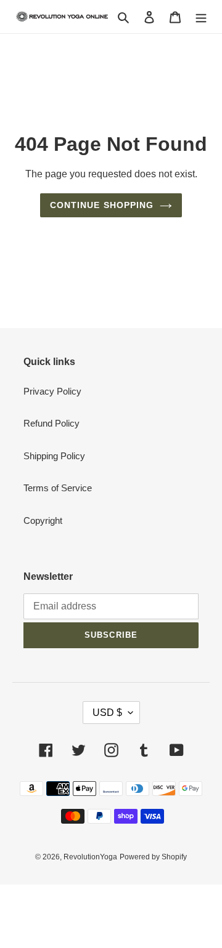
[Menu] (201, 17)
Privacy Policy (52, 391)
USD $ (107, 712)
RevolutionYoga (90, 857)
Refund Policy (51, 423)
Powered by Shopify (153, 857)
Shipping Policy (54, 456)
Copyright (42, 520)
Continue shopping (102, 205)
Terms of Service (57, 488)
